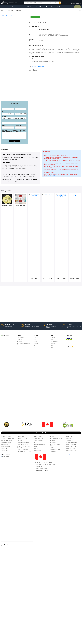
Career (35, 339)
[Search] (60, 3)
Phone (3, 111)
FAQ (34, 347)
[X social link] (54, 73)
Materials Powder (4, 448)
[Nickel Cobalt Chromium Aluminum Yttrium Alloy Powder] (61, 235)
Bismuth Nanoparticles (47, 278)
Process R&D (19, 341)
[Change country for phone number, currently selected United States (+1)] (3, 114)
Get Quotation (35, 17)
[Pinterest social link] (55, 73)
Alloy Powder (61, 279)
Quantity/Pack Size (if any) (8, 121)
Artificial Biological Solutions (22, 444)
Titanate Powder (69, 440)
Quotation (36, 343)
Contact (51, 347)
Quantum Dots (53, 451)
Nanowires (52, 436)
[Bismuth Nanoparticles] (47, 235)
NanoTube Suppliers (37, 450)
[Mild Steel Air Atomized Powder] (75, 235)
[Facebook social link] (52, 73)
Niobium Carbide (32, 26)
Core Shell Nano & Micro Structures (24, 451)
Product (4, 116)
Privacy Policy (52, 337)
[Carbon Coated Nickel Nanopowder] (20, 199)
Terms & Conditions (51, 175)
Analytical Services (20, 337)
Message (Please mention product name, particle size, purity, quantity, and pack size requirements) (13, 131)
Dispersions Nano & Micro (6, 436)
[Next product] (80, 10)
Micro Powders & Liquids (38, 440)
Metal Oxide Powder (7, 206)
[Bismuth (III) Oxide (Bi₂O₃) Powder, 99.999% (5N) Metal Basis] (7, 199)
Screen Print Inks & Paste (71, 444)
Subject (4, 125)
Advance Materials (20, 436)
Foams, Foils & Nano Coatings (6, 440)
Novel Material (53, 440)
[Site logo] (9, 2)
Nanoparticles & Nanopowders (21, 207)
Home (2, 10)
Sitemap (51, 345)
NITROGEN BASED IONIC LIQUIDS (56, 438)
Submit (14, 141)
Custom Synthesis (20, 339)
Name (3, 107)
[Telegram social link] (58, 73)
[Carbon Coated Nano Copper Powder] (34, 235)
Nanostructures (36, 448)
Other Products (7, 10)
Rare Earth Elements (70, 436)
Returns (51, 339)
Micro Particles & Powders (38, 438)
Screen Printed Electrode (71, 446)
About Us (35, 337)
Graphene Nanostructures (6, 442)
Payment (77, 6)
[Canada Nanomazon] (40, 457)
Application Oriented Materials (23, 442)
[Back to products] (79, 10)
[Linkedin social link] (56, 73)
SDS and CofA (53, 343)
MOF (34, 442)
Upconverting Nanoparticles (71, 442)
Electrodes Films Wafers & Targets (7, 438)
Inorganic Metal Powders (5, 446)
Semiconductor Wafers (70, 448)
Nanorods (35, 446)
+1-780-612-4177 (39, 466)
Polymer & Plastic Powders (55, 449)
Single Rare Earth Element (71, 450)
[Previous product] (77, 10)
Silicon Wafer (69, 438)
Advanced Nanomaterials (22, 438)
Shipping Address (19, 125)
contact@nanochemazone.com (76, 3)
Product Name (18, 111)
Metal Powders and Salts (38, 436)
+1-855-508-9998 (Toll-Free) (42, 468)
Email (16, 107)
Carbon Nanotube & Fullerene (23, 449)
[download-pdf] (73, 454)
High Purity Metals (4, 444)
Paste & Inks (52, 447)
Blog (34, 345)
